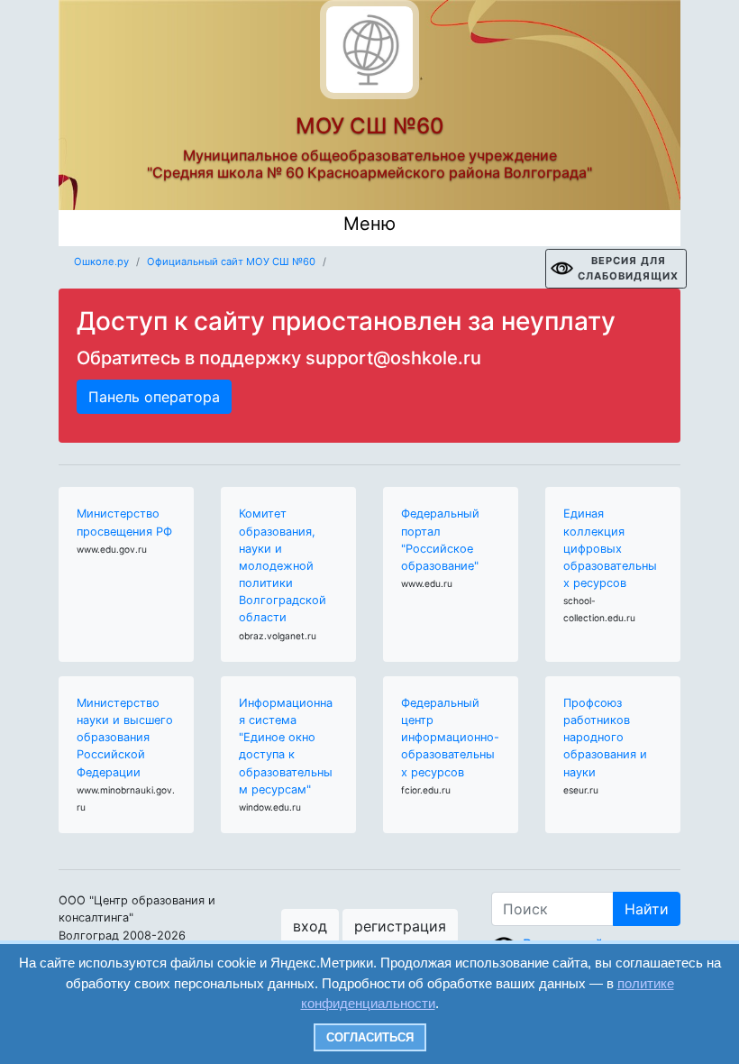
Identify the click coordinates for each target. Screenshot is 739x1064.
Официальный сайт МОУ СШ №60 (231, 261)
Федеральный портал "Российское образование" (440, 540)
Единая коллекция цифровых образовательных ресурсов (610, 548)
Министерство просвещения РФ (124, 522)
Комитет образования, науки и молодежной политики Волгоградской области (282, 565)
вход (310, 926)
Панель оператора (154, 397)
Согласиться (370, 1037)
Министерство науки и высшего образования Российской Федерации (125, 737)
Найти (647, 909)
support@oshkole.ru (393, 358)
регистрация (400, 926)
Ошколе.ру (101, 261)
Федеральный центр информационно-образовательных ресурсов (450, 737)
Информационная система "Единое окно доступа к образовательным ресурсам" (286, 746)
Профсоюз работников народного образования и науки (605, 737)
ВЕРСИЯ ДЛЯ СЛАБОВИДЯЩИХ (628, 268)
